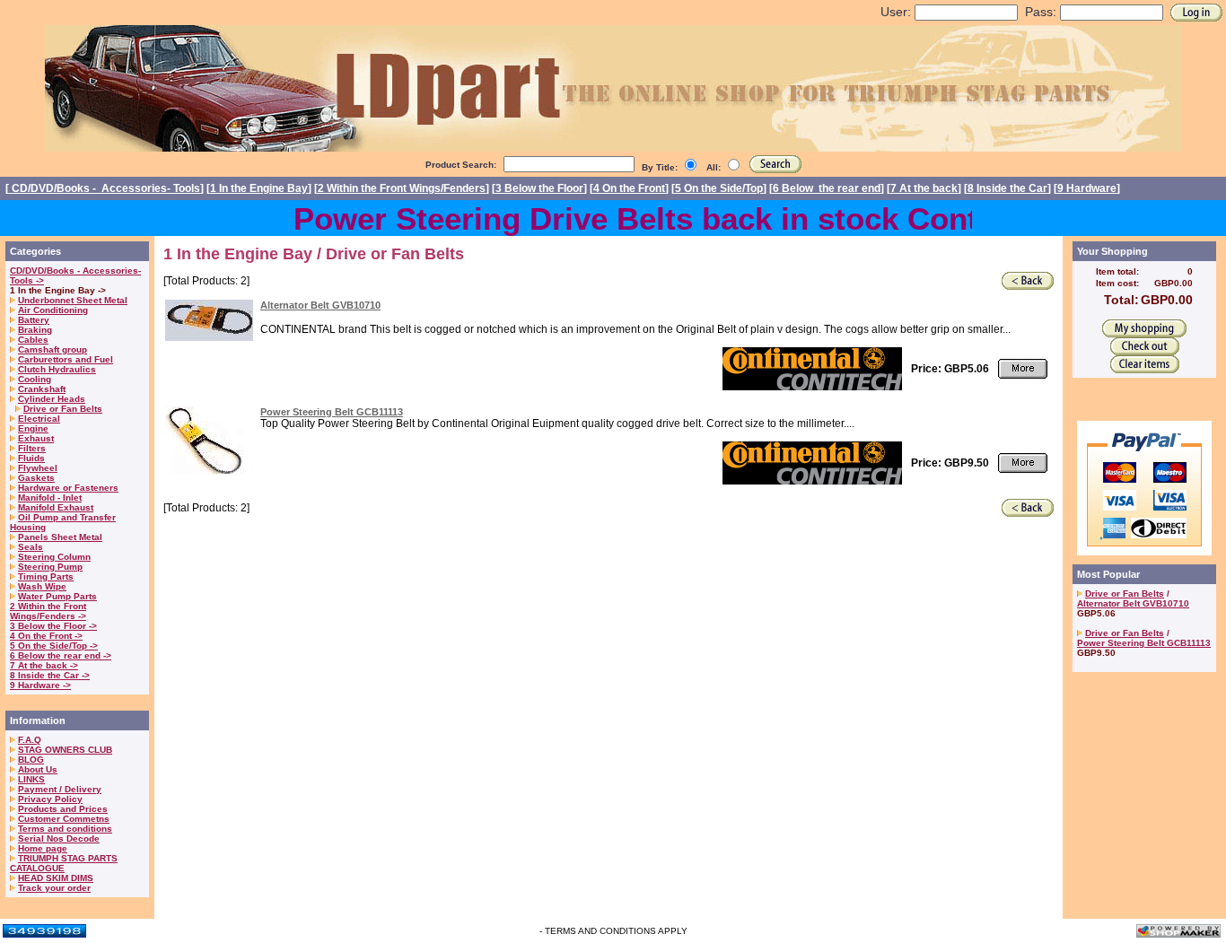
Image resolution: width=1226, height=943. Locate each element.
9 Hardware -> (40, 685)
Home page (42, 848)
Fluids (31, 458)
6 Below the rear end (826, 188)
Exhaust (36, 438)
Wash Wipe (42, 586)
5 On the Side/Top (719, 188)
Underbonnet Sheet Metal (72, 300)
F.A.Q (29, 740)
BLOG (31, 759)
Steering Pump (50, 567)
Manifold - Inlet (50, 497)
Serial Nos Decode (59, 838)
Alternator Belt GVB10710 (320, 305)
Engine (33, 428)
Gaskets (36, 478)
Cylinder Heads (51, 399)
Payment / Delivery (59, 789)
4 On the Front (629, 188)
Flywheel (37, 468)
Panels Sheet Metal (60, 537)
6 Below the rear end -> (60, 655)
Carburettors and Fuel (65, 359)
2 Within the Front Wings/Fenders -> (48, 611)
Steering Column (54, 557)
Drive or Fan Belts (62, 409)
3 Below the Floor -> (53, 626)
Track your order (54, 888)
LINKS (31, 779)
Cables (33, 340)
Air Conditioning (53, 310)
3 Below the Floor (539, 188)
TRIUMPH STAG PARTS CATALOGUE (64, 863)
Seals (30, 547)
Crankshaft (42, 389)
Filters (32, 448)
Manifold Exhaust (55, 507)
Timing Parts (46, 576)
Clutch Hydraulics (57, 369)
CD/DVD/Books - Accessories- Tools (104, 188)
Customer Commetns (63, 819)
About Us (37, 769)
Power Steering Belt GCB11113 (331, 411)
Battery (33, 320)
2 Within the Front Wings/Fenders (402, 188)
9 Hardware (1087, 188)
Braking (35, 330)
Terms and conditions (65, 829)
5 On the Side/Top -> (54, 645)
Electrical (39, 418)
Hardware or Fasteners (68, 488)
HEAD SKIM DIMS (55, 878)
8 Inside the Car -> (50, 675)
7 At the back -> (44, 665)
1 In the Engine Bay (259, 188)
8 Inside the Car (1007, 188)
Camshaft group (52, 349)
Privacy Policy (50, 799)
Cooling (34, 379)
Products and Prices (63, 809)
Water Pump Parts (57, 596)
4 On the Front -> (46, 636)
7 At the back (924, 188)
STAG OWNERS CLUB (65, 750)
